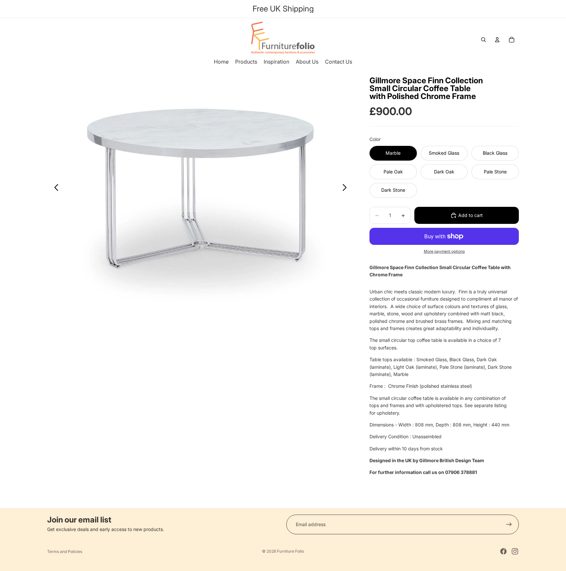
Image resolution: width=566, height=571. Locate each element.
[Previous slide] (54, 189)
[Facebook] (503, 551)
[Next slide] (346, 189)
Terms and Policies (64, 551)
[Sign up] (509, 524)
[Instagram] (515, 551)
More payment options (444, 251)
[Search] (483, 39)
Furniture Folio (290, 551)
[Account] (497, 39)
